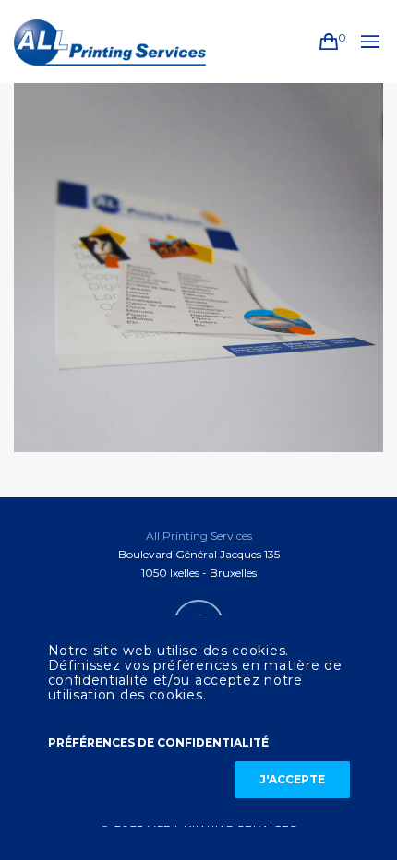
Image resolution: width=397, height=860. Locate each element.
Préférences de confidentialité (158, 742)
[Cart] (329, 41)
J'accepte (292, 779)
